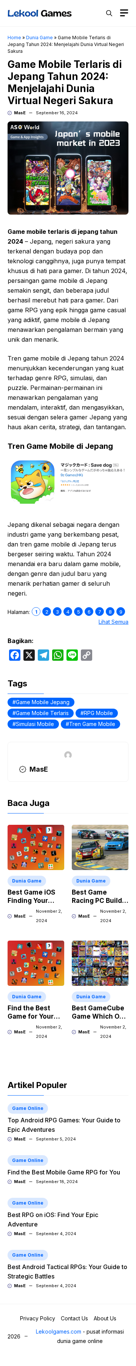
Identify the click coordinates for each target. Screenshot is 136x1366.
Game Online (27, 1108)
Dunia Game (39, 37)
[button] (109, 13)
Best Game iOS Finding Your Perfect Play (31, 901)
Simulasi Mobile (35, 724)
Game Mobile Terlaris (42, 713)
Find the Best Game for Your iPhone (31, 1016)
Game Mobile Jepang (43, 702)
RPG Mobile (98, 713)
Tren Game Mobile (92, 724)
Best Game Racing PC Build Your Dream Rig (97, 901)
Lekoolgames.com (58, 1331)
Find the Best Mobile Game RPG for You (64, 1172)
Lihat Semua (113, 622)
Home (14, 37)
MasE (20, 112)
